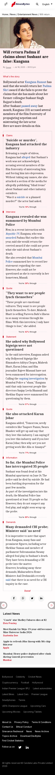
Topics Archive (9, 736)
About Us (6, 722)
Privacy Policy (21, 722)
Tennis (21, 700)
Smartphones (8, 700)
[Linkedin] (41, 598)
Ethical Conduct (24, 726)
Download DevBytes (30, 736)
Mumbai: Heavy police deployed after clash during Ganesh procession (27, 655)
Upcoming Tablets (32, 711)
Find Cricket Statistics (13, 740)
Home (5, 14)
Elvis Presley (10, 623)
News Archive (42, 731)
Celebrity (20, 676)
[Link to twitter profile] (20, 747)
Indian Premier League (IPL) (16, 688)
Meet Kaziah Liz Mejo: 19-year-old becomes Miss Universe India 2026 (27, 631)
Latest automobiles (42, 688)
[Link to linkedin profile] (27, 747)
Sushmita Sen (10, 635)
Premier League (39, 694)
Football (25, 682)
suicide (21, 197)
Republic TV (12, 233)
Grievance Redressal (12, 731)
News (13, 14)
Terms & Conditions (41, 722)
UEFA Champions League (14, 706)
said (8, 580)
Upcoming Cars (38, 706)
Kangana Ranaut (35, 82)
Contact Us (7, 726)
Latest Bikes (8, 694)
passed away (29, 106)
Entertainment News (28, 14)
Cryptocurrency (10, 682)
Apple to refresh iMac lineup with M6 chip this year (26, 643)
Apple (6, 647)
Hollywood (37, 682)
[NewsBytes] (20, 4)
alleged (26, 157)
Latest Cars (22, 694)
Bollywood (7, 676)
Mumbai (7, 660)
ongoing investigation (31, 378)
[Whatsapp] (23, 598)
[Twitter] (32, 598)
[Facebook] (14, 598)
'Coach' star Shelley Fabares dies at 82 (25, 620)
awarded (11, 237)
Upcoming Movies (11, 711)
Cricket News (35, 676)
